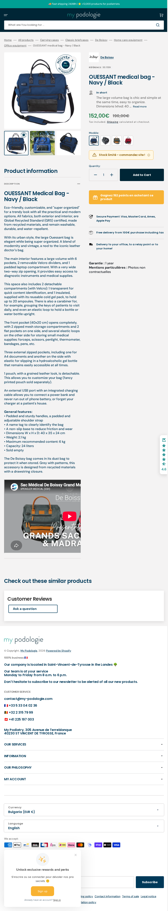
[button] (5, 15)
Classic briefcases (77, 40)
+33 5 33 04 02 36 (23, 705)
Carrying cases (49, 40)
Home (8, 40)
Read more (137, 106)
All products (26, 40)
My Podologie (28, 650)
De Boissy (101, 40)
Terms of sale (127, 896)
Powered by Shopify (58, 650)
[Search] (152, 24)
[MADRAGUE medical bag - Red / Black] (125, 140)
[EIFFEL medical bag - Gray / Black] (102, 140)
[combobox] (81, 25)
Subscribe (144, 882)
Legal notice (145, 896)
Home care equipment (128, 40)
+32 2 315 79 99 (21, 712)
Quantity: (92, 166)
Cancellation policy (81, 902)
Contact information (104, 896)
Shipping (110, 122)
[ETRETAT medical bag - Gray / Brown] (114, 140)
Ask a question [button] (25, 605)
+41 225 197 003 (21, 719)
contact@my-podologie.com (28, 698)
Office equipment (15, 45)
